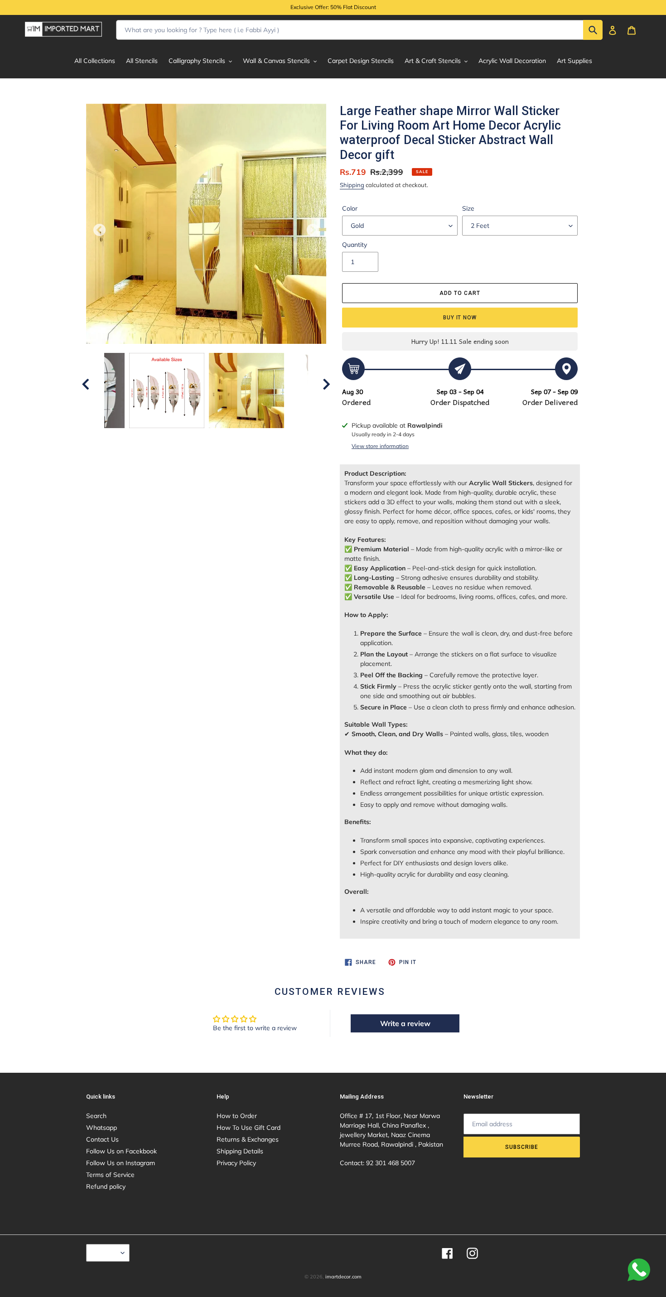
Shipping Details (240, 1151)
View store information (380, 446)
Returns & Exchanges (248, 1139)
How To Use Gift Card (248, 1127)
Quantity (354, 245)
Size (468, 208)
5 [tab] (233, 437)
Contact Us (102, 1139)
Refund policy (105, 1186)
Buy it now (460, 317)
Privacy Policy (236, 1163)
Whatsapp (101, 1127)
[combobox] (359, 30)
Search (96, 1116)
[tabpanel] (246, 390)
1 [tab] (178, 437)
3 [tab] (206, 437)
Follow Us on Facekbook (121, 1151)
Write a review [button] (405, 1023)
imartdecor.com (343, 1276)
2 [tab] (192, 437)
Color (349, 208)
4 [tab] (219, 437)
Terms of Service (110, 1175)
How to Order (237, 1116)
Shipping (352, 184)
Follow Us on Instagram (120, 1163)
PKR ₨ (105, 1253)
